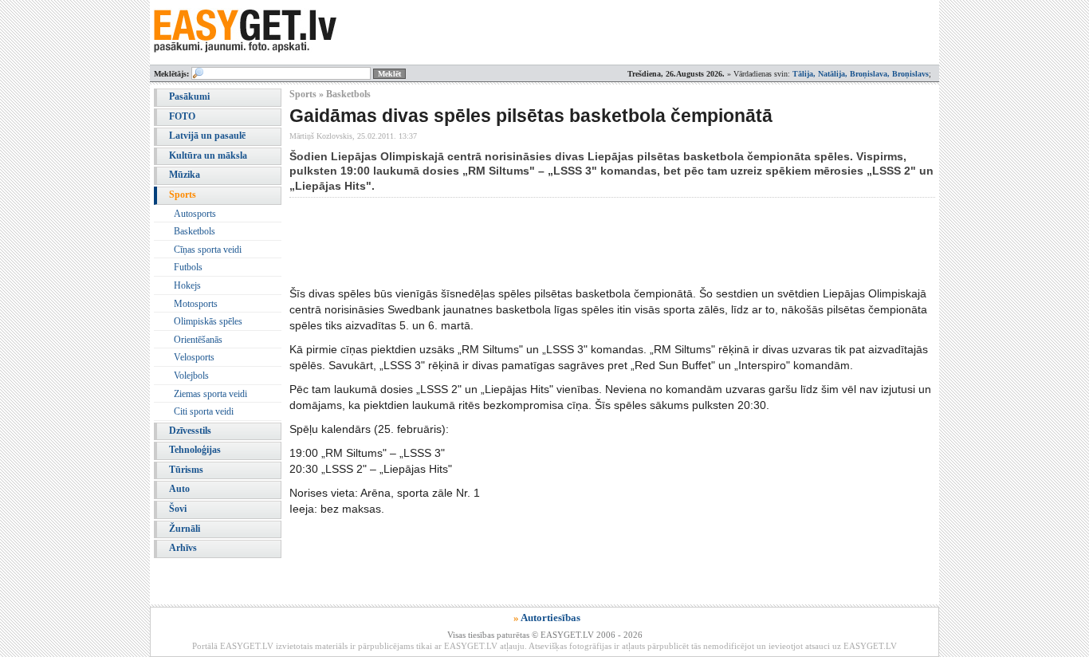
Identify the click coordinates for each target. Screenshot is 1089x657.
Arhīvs (183, 547)
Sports (182, 194)
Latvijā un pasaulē (207, 135)
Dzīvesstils (190, 430)
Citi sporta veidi (204, 411)
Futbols (188, 267)
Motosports (196, 303)
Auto (179, 488)
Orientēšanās (198, 339)
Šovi (178, 508)
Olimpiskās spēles (208, 321)
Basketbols (194, 231)
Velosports (194, 357)
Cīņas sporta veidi (208, 249)
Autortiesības (550, 618)
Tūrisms (186, 469)
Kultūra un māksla (208, 155)
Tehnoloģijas (195, 449)
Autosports (195, 213)
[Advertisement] (579, 241)
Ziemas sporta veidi (210, 393)
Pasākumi (189, 96)
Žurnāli (184, 528)
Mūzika (184, 174)
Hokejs (187, 285)
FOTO (182, 116)
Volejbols (191, 375)
